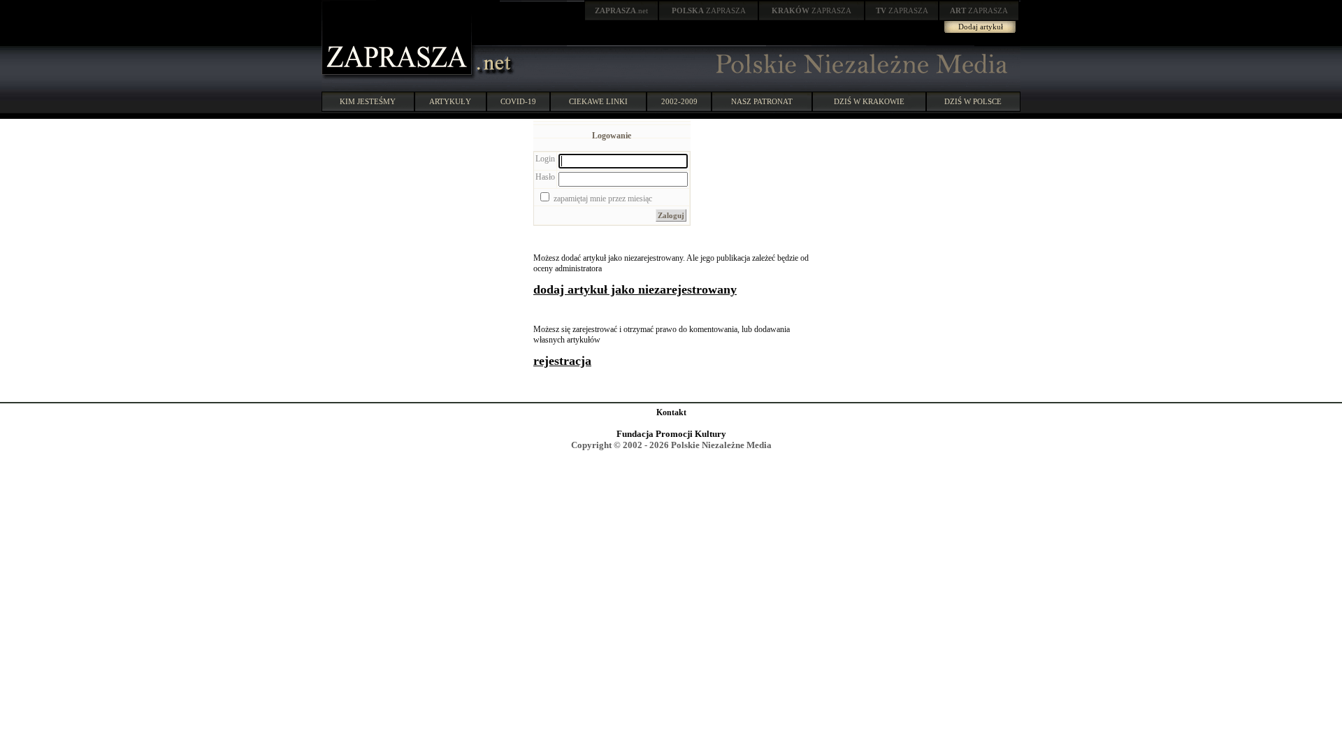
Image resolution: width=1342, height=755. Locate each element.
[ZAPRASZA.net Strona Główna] (398, 77)
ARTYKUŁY (450, 101)
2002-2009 (679, 101)
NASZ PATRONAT (762, 101)
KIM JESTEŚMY (368, 101)
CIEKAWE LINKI (598, 101)
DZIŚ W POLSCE (973, 101)
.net (621, 10)
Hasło (545, 177)
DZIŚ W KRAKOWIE (869, 101)
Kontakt (671, 412)
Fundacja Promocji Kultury (671, 434)
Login (545, 159)
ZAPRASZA (709, 10)
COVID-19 (518, 101)
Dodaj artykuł (980, 26)
